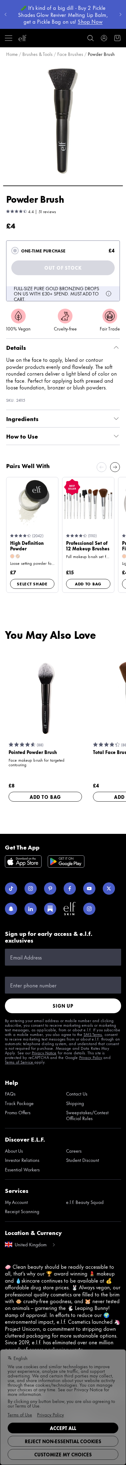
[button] (63, 120)
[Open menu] (8, 38)
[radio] (15, 250)
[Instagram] (30, 888)
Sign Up (63, 1005)
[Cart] (117, 38)
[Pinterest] (50, 888)
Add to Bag (88, 583)
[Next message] (120, 14)
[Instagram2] (89, 909)
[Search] (90, 38)
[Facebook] (70, 888)
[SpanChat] (11, 909)
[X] (109, 888)
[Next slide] (115, 467)
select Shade (32, 583)
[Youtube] (89, 888)
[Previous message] (5, 14)
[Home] (22, 38)
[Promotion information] (108, 293)
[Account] (104, 38)
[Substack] (50, 909)
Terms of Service (19, 1062)
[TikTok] (11, 888)
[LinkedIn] (30, 909)
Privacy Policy (90, 1057)
